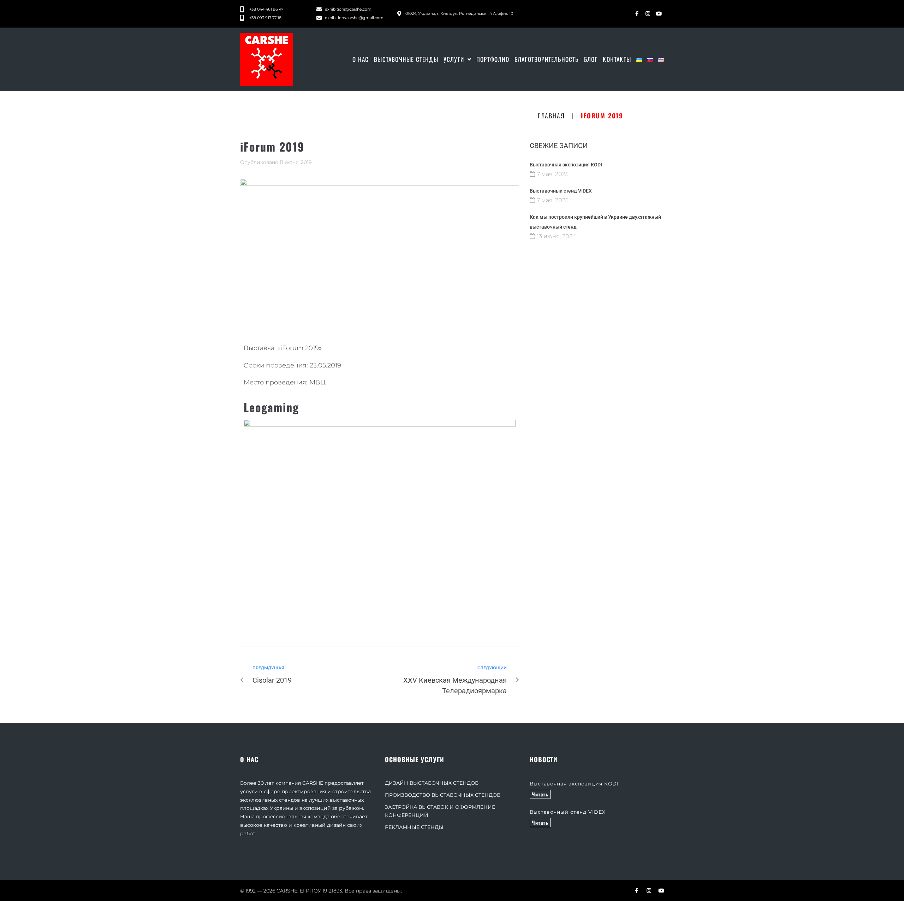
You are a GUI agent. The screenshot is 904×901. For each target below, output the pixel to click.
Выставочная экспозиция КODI (566, 164)
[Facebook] (636, 13)
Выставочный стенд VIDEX (561, 191)
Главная (551, 115)
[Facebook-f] (636, 890)
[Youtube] (658, 13)
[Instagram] (647, 13)
